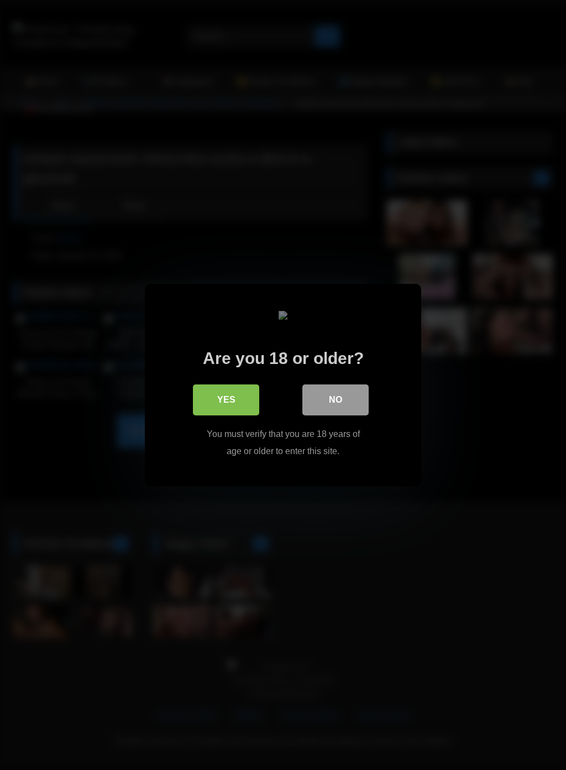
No (335, 399)
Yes (226, 399)
